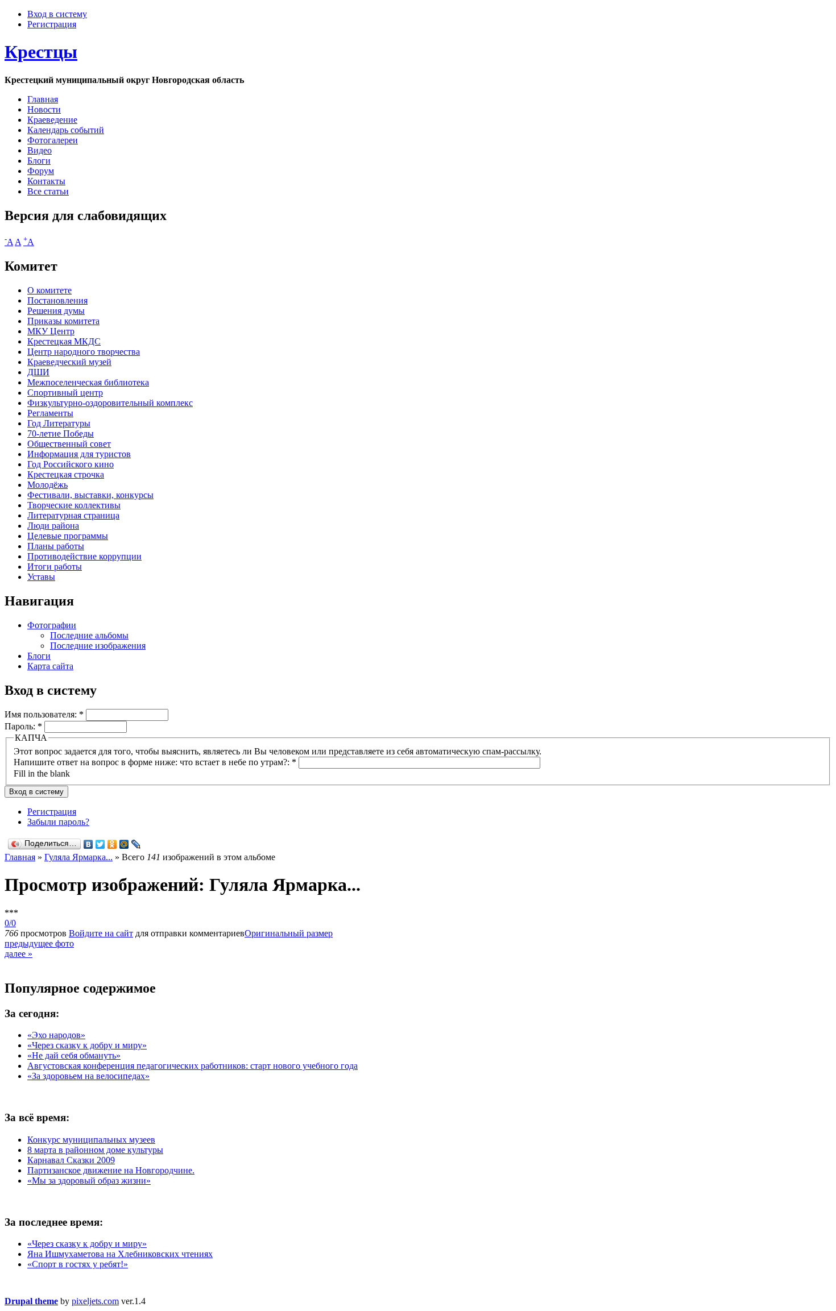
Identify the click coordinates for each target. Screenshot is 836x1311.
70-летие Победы (60, 433)
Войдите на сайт (101, 933)
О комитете (49, 290)
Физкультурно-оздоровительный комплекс (110, 403)
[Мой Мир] (124, 844)
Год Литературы (58, 423)
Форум (40, 171)
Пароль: (23, 726)
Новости (44, 109)
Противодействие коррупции (84, 556)
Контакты (46, 181)
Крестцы (41, 52)
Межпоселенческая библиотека (88, 382)
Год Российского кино (70, 464)
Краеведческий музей (69, 362)
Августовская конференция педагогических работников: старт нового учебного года (192, 1066)
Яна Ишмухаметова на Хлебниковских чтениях (120, 1254)
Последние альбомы (89, 635)
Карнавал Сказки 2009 (71, 1160)
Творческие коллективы (74, 505)
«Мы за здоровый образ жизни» (89, 1180)
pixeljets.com (95, 1301)
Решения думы (56, 311)
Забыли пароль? (58, 822)
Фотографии (51, 625)
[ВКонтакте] (88, 844)
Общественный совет (69, 444)
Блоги (39, 160)
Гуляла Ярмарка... (78, 857)
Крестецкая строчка (65, 474)
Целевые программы (67, 536)
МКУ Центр (51, 331)
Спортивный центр (65, 392)
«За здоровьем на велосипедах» (88, 1076)
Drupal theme (31, 1301)
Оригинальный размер (289, 933)
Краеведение (52, 120)
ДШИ (38, 372)
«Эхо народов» (56, 1035)
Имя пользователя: (44, 714)
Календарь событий (65, 130)
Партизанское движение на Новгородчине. (110, 1170)
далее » (18, 954)
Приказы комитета (63, 321)
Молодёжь (47, 484)
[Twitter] (100, 844)
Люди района (53, 525)
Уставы (41, 577)
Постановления (57, 300)
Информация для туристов (79, 454)
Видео (39, 150)
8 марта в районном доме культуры (95, 1150)
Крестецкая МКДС (64, 341)
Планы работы (55, 546)
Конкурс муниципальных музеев (91, 1139)
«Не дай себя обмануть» (74, 1055)
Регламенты (50, 413)
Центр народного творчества (83, 351)
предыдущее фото (39, 943)
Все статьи (48, 191)
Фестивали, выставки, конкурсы (90, 495)
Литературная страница (73, 515)
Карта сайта (50, 666)
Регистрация (51, 24)
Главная (42, 99)
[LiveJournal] (136, 844)
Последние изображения (98, 645)
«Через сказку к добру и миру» (87, 1045)
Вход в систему (57, 14)
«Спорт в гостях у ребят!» (77, 1264)
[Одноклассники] (112, 844)
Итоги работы (54, 566)
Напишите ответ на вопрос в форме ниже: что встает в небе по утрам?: (155, 762)
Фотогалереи (52, 140)
